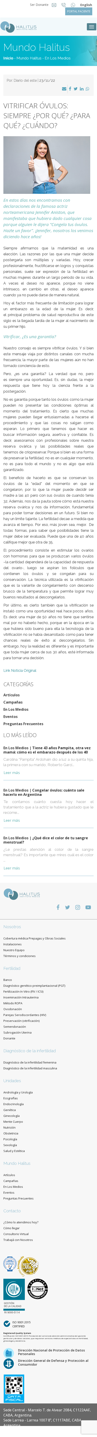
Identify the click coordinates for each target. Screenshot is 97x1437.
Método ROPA (12, 1003)
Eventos (10, 716)
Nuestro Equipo (14, 950)
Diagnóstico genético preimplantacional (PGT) (34, 986)
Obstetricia (10, 1133)
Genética (9, 1110)
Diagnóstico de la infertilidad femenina (29, 1062)
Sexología (10, 1145)
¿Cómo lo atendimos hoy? (20, 1222)
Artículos (11, 694)
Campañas (13, 702)
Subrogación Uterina (17, 1032)
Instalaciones (12, 944)
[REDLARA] (28, 1264)
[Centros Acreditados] (10, 1264)
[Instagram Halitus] (78, 907)
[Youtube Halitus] (88, 907)
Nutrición (9, 1127)
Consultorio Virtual (16, 1234)
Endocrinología (13, 1104)
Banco (7, 980)
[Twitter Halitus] (67, 907)
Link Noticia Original (19, 670)
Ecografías (10, 1098)
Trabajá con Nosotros (18, 1240)
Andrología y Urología (18, 1092)
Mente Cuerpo (13, 1122)
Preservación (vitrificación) (21, 1021)
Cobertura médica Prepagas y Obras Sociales (34, 938)
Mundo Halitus (29, 58)
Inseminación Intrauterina (21, 997)
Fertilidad (11, 968)
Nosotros (12, 926)
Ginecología (11, 1116)
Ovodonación (12, 1009)
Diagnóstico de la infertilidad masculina (30, 1068)
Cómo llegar (11, 1228)
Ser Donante (39, 4)
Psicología (10, 1139)
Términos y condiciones (19, 956)
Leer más (12, 772)
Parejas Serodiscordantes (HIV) (24, 1015)
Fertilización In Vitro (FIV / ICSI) (23, 991)
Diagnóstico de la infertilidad (29, 1050)
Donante (9, 1038)
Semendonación (14, 1027)
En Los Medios (58, 58)
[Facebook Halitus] (58, 907)
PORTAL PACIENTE (78, 11)
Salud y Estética (14, 1151)
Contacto (12, 1210)
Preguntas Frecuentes (23, 723)
